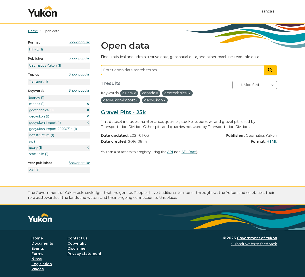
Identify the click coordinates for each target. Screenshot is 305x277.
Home (37, 238)
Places (37, 269)
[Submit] (270, 70)
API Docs (189, 152)
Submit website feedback (254, 244)
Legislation (41, 264)
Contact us (77, 238)
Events (37, 248)
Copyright (76, 243)
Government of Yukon (257, 238)
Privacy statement (84, 254)
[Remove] (135, 93)
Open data (51, 31)
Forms (37, 254)
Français (267, 11)
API (170, 152)
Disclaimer (77, 248)
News (36, 259)
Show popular (79, 42)
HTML (271, 141)
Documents (42, 243)
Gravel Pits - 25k (123, 112)
